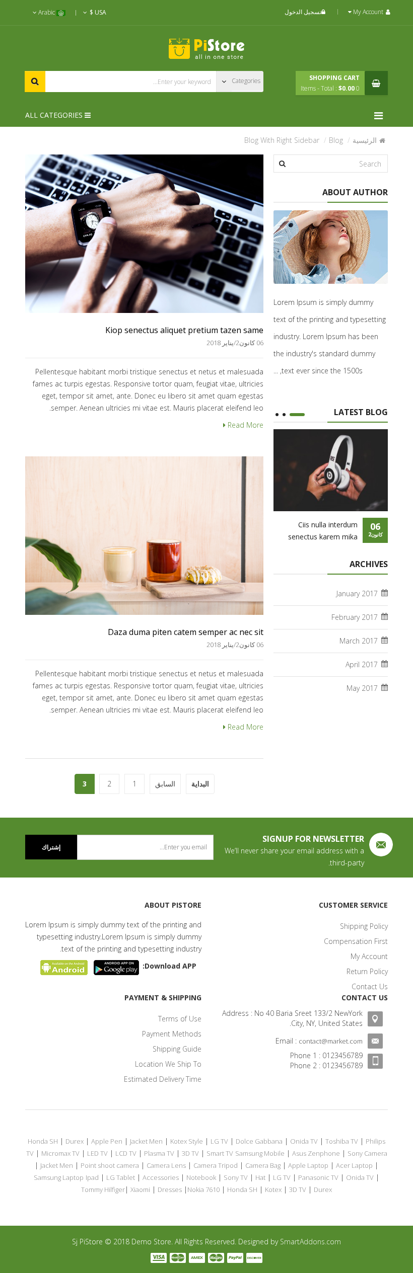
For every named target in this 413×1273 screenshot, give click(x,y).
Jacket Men (146, 1141)
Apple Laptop (308, 1165)
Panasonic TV (318, 1177)
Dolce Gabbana (259, 1141)
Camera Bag (263, 1165)
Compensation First (356, 941)
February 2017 (354, 617)
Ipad (92, 1177)
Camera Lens (166, 1165)
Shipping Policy (364, 926)
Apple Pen (106, 1141)
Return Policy (367, 971)
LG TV (219, 1141)
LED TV (97, 1153)
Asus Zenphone (316, 1153)
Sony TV (236, 1177)
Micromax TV (60, 1153)
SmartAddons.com (310, 1241)
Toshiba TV (341, 1141)
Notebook (201, 1177)
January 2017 (357, 593)
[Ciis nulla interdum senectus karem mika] (330, 470)
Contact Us (370, 986)
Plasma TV (159, 1153)
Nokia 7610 (203, 1189)
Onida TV (304, 1141)
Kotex (273, 1189)
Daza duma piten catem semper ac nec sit (185, 632)
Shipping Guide (177, 1049)
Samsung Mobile (260, 1153)
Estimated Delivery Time (162, 1079)
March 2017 (358, 641)
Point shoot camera (110, 1165)
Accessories (161, 1177)
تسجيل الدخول (303, 12)
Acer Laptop (354, 1165)
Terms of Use (179, 1018)
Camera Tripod (215, 1165)
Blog (336, 140)
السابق (165, 783)
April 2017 (362, 664)
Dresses (170, 1189)
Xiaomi (140, 1189)
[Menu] (381, 115)
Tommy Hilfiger (103, 1189)
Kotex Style (186, 1141)
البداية (200, 783)
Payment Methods (171, 1034)
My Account (369, 956)
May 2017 (362, 688)
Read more (244, 425)
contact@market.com (331, 1041)
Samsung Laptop (59, 1177)
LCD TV (125, 1153)
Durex (74, 1141)
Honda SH (43, 1141)
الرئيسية (365, 140)
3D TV (190, 1153)
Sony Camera (367, 1153)
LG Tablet (120, 1177)
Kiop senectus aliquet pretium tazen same (184, 330)
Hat (260, 1177)
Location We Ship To (168, 1064)
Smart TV (219, 1153)
